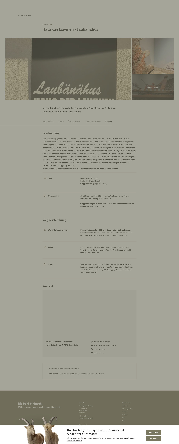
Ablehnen (153, 438)
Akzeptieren (153, 432)
